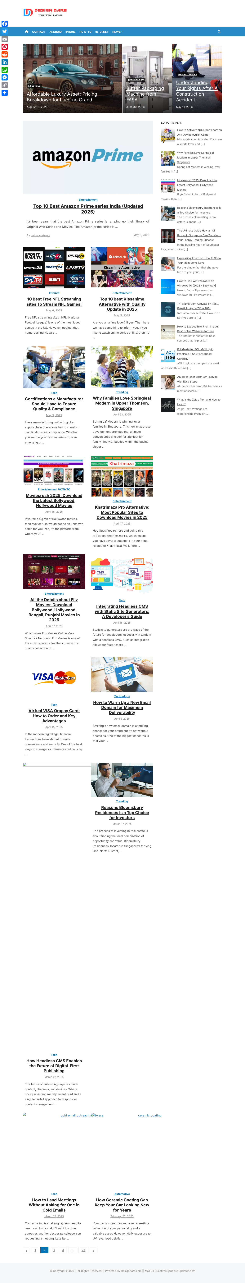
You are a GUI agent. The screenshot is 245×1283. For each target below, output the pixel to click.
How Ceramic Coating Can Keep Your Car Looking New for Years (122, 1205)
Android (55, 31)
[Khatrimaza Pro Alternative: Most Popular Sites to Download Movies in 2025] (122, 476)
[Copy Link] (4, 85)
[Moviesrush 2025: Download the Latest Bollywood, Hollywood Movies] (54, 470)
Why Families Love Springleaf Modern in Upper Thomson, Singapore (122, 403)
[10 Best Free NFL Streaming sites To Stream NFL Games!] (54, 268)
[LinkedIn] (4, 62)
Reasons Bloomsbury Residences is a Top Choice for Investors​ (122, 812)
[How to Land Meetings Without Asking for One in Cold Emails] (80, 1151)
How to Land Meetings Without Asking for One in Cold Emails (54, 1205)
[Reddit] (4, 54)
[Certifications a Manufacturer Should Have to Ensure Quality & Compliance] (54, 367)
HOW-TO (85, 31)
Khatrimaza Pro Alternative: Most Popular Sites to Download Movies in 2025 (122, 512)
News (116, 31)
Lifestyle (34, 86)
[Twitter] (4, 31)
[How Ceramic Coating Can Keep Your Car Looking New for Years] (148, 1151)
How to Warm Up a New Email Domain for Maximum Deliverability (122, 707)
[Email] (4, 39)
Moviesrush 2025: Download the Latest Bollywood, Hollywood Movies (54, 500)
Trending (122, 392)
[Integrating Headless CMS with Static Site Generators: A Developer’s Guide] (122, 575)
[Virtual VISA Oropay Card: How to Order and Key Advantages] (54, 678)
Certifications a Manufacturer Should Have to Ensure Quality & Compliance (54, 403)
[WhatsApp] (4, 70)
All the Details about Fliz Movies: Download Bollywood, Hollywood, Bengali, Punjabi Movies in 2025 (54, 609)
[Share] (4, 93)
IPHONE (70, 31)
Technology (136, 80)
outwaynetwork (40, 235)
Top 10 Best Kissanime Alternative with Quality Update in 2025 (122, 304)
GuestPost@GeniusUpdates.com (175, 1270)
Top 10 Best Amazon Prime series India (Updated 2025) (88, 209)
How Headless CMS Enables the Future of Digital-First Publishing (54, 1065)
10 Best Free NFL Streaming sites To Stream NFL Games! (54, 301)
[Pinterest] (4, 47)
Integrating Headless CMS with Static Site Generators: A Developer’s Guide (122, 611)
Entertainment (88, 199)
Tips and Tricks (187, 74)
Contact (39, 31)
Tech (54, 392)
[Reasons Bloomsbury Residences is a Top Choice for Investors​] (122, 780)
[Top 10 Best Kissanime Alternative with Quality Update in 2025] (122, 268)
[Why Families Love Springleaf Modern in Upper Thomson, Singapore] (122, 366)
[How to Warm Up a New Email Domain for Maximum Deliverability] (122, 674)
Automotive (122, 1193)
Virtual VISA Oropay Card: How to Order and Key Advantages (54, 715)
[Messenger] (4, 77)
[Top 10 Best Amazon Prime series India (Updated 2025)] (88, 157)
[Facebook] (4, 24)
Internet (102, 31)
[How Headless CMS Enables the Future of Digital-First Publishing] (69, 906)
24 (83, 1250)
